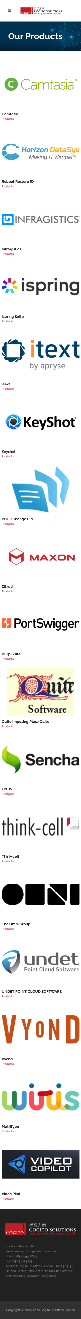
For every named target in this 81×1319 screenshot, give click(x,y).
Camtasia (10, 114)
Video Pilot (11, 1194)
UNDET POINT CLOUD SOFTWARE (32, 991)
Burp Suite (11, 654)
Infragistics (11, 249)
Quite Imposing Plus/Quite (25, 721)
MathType (10, 1126)
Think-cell (10, 856)
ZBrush (8, 586)
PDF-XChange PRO (18, 519)
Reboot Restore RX (18, 181)
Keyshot (9, 451)
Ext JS (7, 789)
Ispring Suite (13, 316)
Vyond (7, 1059)
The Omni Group (16, 924)
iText (6, 384)
